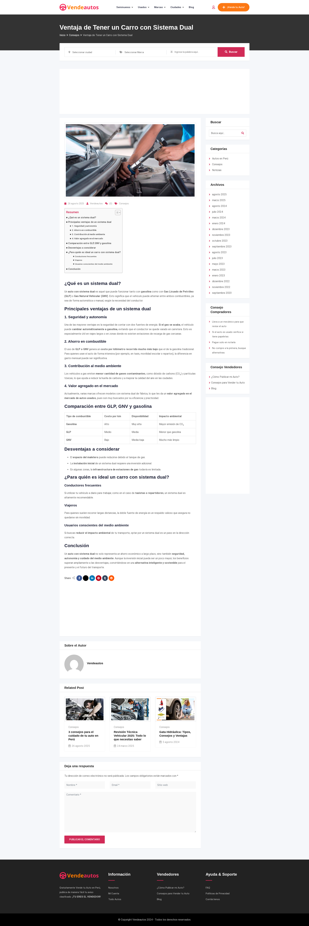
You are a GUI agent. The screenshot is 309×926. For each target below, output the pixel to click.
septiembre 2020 (222, 292)
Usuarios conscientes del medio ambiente (93, 264)
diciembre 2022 (221, 281)
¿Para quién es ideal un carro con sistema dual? (94, 252)
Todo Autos (114, 899)
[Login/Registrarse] (213, 7)
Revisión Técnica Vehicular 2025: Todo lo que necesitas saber (130, 735)
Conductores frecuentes (86, 256)
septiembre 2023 (222, 246)
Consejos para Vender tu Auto (228, 382)
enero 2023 (218, 275)
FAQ (208, 887)
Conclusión (74, 269)
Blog (191, 7)
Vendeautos (96, 203)
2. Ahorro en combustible (84, 230)
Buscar (233, 51)
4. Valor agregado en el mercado (87, 238)
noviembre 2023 (221, 234)
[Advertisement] (154, 91)
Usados (142, 7)
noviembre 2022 (221, 287)
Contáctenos (213, 899)
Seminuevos (123, 7)
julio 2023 (217, 258)
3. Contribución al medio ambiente (88, 234)
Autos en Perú (220, 158)
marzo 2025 (218, 200)
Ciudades (175, 7)
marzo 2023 (218, 269)
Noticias (216, 170)
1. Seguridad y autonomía (84, 226)
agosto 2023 (219, 252)
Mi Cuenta (113, 893)
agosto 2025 (219, 194)
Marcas (158, 7)
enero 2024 (218, 223)
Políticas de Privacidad (217, 893)
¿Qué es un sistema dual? (82, 217)
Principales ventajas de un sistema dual (89, 222)
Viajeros (78, 260)
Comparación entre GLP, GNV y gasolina (89, 243)
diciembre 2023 (221, 229)
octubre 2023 (220, 240)
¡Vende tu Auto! (236, 7)
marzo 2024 (218, 217)
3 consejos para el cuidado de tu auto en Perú (83, 735)
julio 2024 (217, 211)
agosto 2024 (219, 206)
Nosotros (113, 887)
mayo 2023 (218, 263)
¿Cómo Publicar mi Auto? (225, 376)
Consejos (124, 203)
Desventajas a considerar (82, 247)
